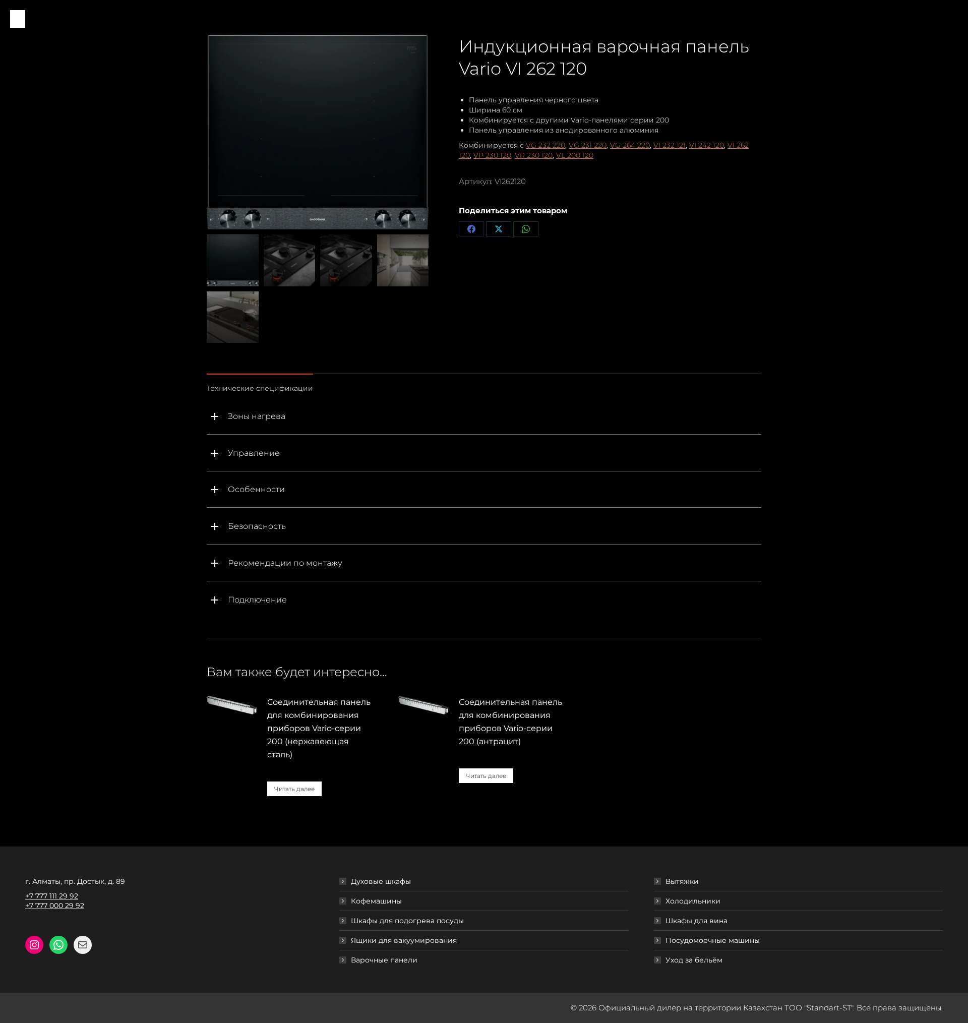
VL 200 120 (574, 155)
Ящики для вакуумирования (404, 940)
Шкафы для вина (697, 920)
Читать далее (294, 789)
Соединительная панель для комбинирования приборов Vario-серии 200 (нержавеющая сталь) (319, 728)
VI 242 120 (706, 145)
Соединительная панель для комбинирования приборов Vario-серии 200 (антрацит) (510, 721)
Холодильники (693, 901)
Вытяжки (682, 881)
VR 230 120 (534, 155)
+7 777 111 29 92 (51, 895)
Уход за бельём (694, 960)
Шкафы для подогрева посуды (407, 920)
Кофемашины (376, 901)
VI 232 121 (669, 145)
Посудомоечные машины (713, 940)
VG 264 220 (630, 145)
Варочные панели (384, 960)
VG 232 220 (545, 145)
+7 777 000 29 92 (54, 905)
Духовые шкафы (381, 881)
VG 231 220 (588, 145)
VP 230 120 (492, 155)
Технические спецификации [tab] (260, 388)
